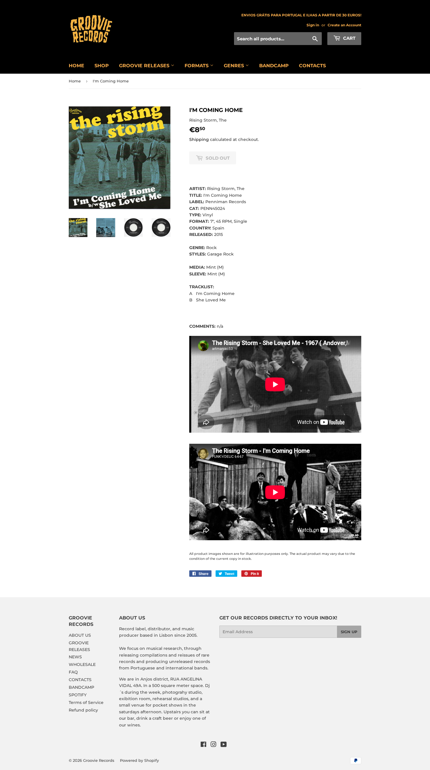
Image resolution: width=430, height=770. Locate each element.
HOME (76, 65)
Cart (348, 38)
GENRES (234, 65)
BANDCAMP (274, 65)
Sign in (313, 25)
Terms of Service (86, 702)
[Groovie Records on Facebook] (203, 745)
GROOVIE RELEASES (145, 65)
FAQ (73, 672)
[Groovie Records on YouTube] (224, 745)
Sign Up (349, 631)
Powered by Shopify (139, 760)
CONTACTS (312, 65)
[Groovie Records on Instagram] (213, 745)
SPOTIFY (78, 695)
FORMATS (197, 65)
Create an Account (344, 25)
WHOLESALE (82, 664)
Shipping (199, 139)
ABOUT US (80, 635)
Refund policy (83, 710)
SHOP (101, 65)
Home (75, 81)
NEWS (75, 656)
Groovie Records (98, 760)
